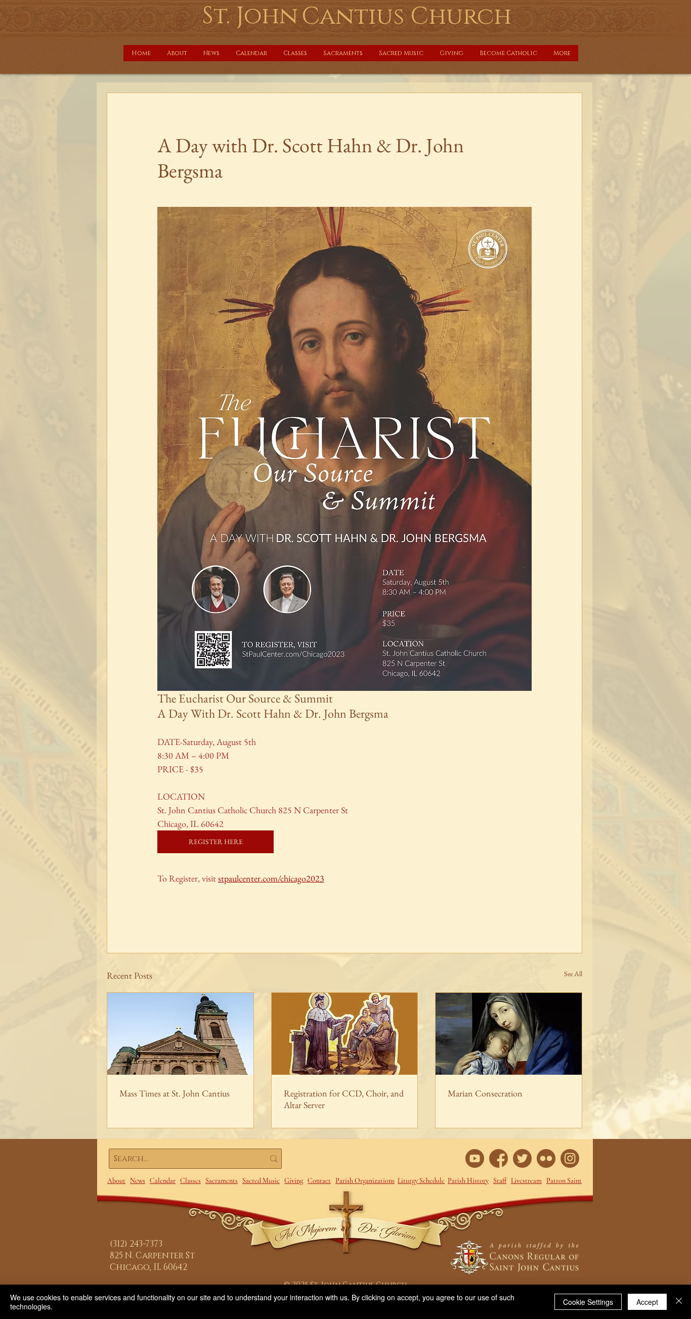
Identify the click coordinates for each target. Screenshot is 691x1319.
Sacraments (221, 1180)
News (137, 1180)
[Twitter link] (522, 1158)
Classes (190, 1180)
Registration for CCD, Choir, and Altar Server (344, 1099)
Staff (499, 1180)
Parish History (468, 1180)
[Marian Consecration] (509, 1034)
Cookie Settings (588, 1302)
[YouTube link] (474, 1158)
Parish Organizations (365, 1180)
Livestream (526, 1180)
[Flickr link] (546, 1158)
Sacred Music (261, 1180)
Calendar (163, 1180)
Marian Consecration (485, 1093)
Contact (319, 1180)
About (116, 1180)
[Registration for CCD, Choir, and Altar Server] (345, 1034)
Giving (293, 1180)
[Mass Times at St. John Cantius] (180, 1034)
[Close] (679, 1302)
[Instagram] (569, 1158)
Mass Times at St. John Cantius (174, 1093)
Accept (647, 1302)
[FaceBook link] (498, 1158)
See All (573, 973)
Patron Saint (564, 1180)
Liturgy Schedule (421, 1180)
